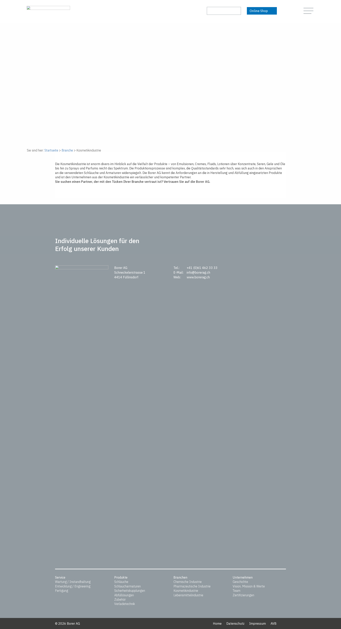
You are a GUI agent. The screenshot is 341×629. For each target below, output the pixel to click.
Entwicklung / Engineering (72, 586)
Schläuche (121, 582)
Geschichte (240, 582)
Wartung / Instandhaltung (73, 582)
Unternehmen (243, 577)
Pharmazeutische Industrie (192, 586)
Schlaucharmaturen (127, 586)
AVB (273, 623)
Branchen (180, 577)
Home (217, 623)
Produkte (120, 577)
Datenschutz (235, 623)
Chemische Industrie (187, 582)
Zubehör (120, 599)
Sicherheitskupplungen (129, 591)
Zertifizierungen (243, 595)
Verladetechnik (124, 604)
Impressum (257, 623)
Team (236, 591)
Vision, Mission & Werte (249, 586)
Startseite (51, 150)
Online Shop (259, 11)
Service (60, 577)
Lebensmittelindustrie (188, 595)
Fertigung (61, 591)
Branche (67, 150)
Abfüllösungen (124, 595)
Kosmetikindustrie (185, 591)
